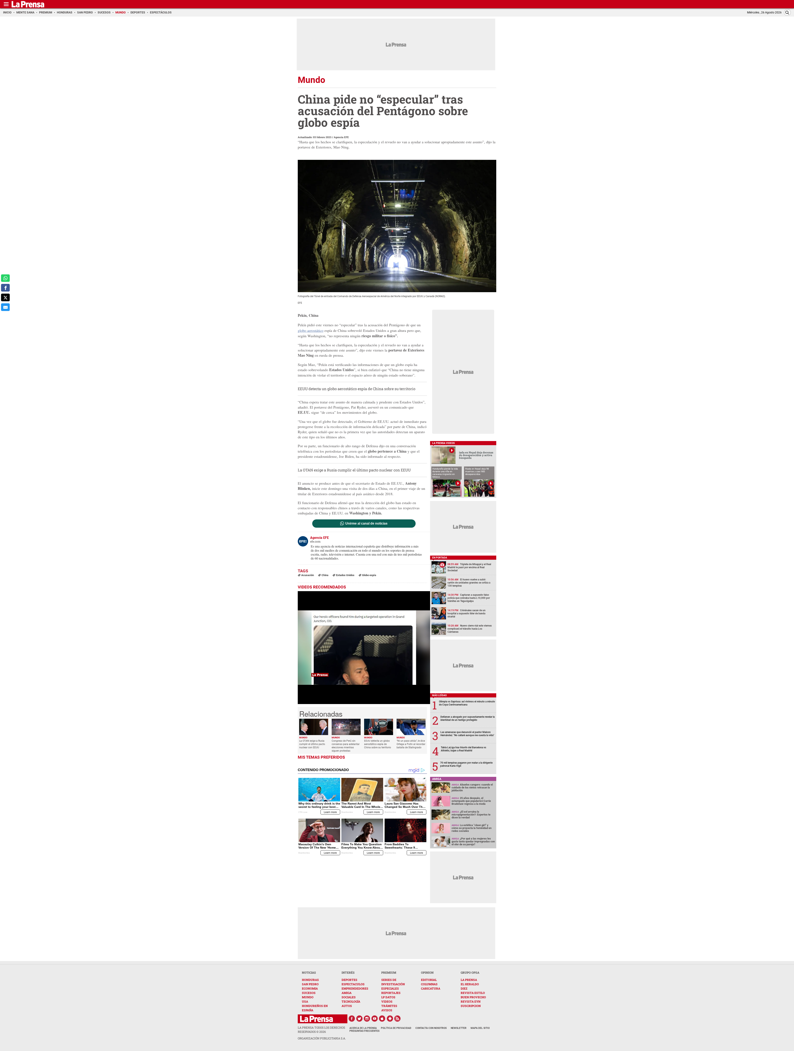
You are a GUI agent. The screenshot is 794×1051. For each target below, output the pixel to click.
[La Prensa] (316, 1018)
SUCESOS (309, 993)
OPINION (427, 972)
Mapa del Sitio (480, 1028)
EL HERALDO (470, 984)
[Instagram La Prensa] (367, 1018)
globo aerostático (310, 330)
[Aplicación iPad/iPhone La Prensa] (382, 1018)
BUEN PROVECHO (473, 997)
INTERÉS (348, 972)
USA (305, 1001)
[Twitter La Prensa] (359, 1018)
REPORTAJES (391, 993)
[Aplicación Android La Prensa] (390, 1018)
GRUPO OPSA (470, 972)
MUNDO (307, 997)
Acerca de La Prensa (363, 1028)
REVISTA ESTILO (473, 993)
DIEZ (464, 988)
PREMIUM (388, 972)
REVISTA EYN (471, 1001)
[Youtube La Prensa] (374, 1018)
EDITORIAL (429, 980)
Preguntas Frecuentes (364, 1030)
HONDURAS (310, 980)
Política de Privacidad (396, 1028)
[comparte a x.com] (5, 297)
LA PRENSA (469, 980)
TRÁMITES (389, 1006)
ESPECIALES (390, 988)
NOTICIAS (309, 972)
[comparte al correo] (5, 307)
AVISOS (386, 1010)
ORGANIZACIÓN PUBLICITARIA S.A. (322, 1038)
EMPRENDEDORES (355, 988)
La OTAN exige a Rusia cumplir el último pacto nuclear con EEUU (354, 470)
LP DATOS (388, 997)
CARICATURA (430, 988)
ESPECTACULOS (353, 984)
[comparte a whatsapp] (5, 278)
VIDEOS (386, 1001)
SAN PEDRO (310, 984)
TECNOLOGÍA (351, 1001)
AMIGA (347, 993)
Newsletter (458, 1028)
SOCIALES (349, 997)
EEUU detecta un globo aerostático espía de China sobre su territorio (356, 388)
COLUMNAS (429, 984)
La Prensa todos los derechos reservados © (321, 1030)
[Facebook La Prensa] (351, 1018)
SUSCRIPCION (471, 1006)
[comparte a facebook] (5, 288)
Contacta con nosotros (431, 1028)
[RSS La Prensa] (397, 1018)
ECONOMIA (310, 988)
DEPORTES (349, 980)
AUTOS (347, 1006)
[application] (364, 647)
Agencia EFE (341, 137)
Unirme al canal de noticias (366, 523)
